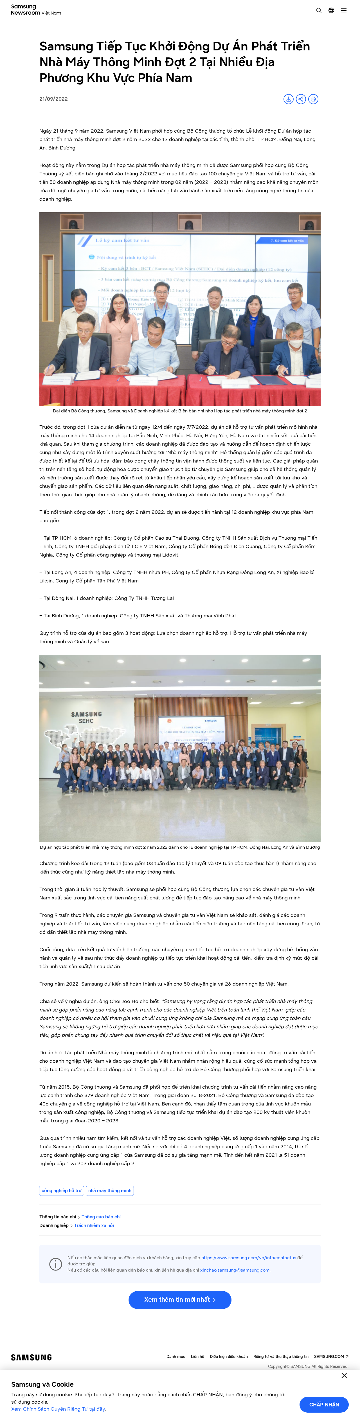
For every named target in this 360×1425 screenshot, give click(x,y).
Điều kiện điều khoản (229, 1356)
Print (313, 99)
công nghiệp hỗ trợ (62, 1190)
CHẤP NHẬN (324, 1405)
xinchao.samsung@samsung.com (234, 1270)
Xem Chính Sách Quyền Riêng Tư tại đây (58, 1409)
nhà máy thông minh (109, 1190)
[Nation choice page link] (331, 10)
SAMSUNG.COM (329, 1356)
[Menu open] (344, 10)
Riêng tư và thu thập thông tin (281, 1356)
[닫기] (344, 1375)
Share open (301, 99)
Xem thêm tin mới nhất (177, 1299)
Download (289, 99)
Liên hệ (197, 1356)
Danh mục (175, 1356)
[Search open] (319, 10)
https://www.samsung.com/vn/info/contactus (248, 1257)
